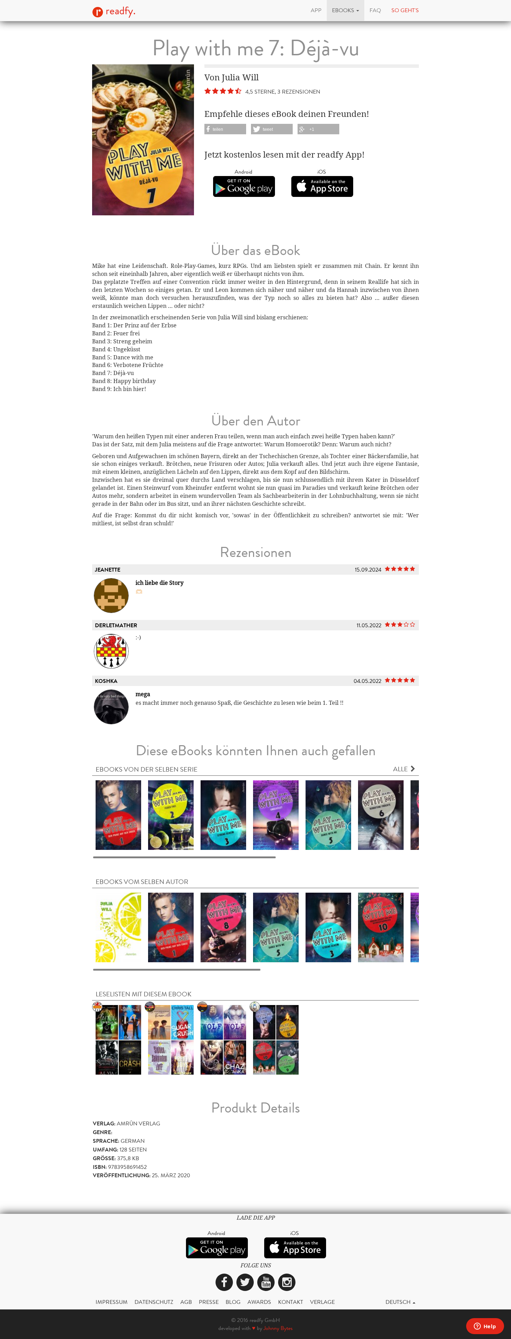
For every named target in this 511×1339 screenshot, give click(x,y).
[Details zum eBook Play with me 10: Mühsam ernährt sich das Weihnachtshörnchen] (381, 927)
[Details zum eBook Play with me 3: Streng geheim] (223, 814)
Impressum (112, 1302)
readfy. (119, 11)
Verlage (322, 1302)
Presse (209, 1302)
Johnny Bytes (278, 1328)
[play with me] (276, 1039)
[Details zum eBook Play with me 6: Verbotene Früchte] (381, 814)
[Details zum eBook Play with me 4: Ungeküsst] (276, 814)
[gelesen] (223, 1039)
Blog (233, 1302)
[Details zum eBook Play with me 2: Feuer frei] (171, 814)
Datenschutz (154, 1302)
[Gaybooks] (171, 1039)
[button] (345, 10)
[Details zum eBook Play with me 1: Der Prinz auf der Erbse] (118, 814)
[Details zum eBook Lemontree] (118, 927)
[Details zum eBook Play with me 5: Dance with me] (328, 814)
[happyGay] (118, 1039)
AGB (186, 1302)
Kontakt (290, 1302)
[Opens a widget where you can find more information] (485, 1327)
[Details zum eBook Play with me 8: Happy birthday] (223, 927)
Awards (259, 1302)
